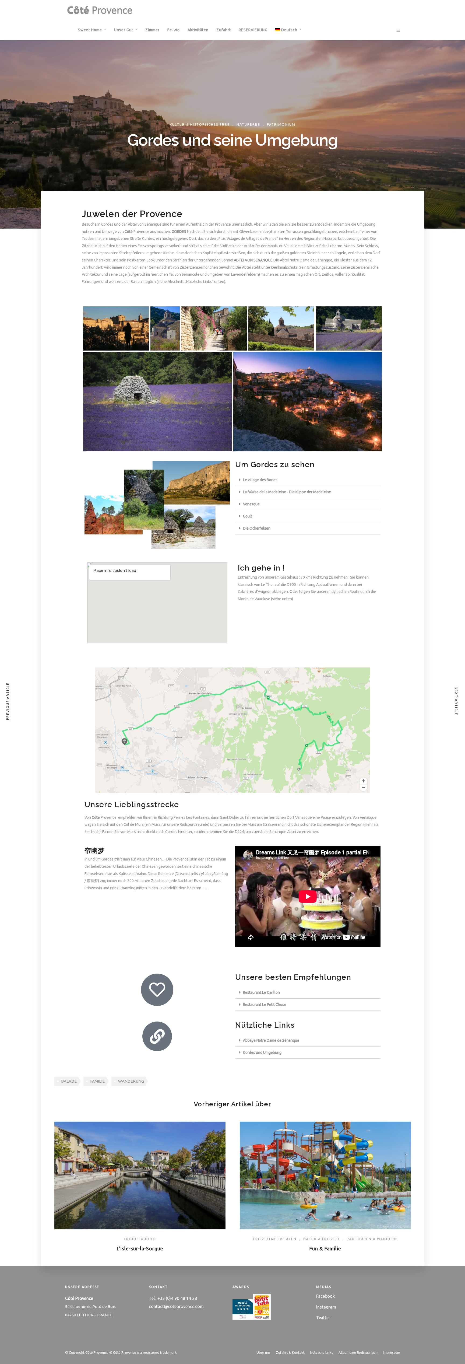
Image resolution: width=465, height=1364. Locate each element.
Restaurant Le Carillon (261, 992)
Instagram (326, 1306)
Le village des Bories (260, 480)
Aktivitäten (198, 30)
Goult (247, 516)
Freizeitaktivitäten (275, 1239)
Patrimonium (281, 124)
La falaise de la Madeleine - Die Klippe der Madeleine (287, 492)
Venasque (251, 504)
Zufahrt (223, 30)
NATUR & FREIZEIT (321, 1239)
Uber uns (263, 1352)
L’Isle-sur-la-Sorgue (140, 1248)
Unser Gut (123, 30)
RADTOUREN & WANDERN (372, 1239)
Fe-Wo (173, 30)
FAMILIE (97, 1081)
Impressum (391, 1352)
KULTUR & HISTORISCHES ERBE (200, 124)
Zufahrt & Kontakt (290, 1352)
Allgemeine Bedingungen (358, 1352)
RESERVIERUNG (253, 30)
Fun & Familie (325, 1248)
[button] (308, 480)
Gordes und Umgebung (262, 1052)
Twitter (323, 1317)
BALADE (69, 1081)
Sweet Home (90, 30)
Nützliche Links (321, 1352)
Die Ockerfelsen (256, 528)
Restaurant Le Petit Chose (264, 1004)
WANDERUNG (131, 1081)
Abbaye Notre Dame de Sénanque (271, 1040)
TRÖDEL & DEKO (140, 1239)
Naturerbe (248, 124)
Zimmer (152, 30)
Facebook (325, 1296)
